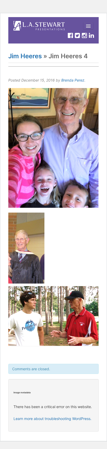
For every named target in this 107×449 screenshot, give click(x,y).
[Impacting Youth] (39, 26)
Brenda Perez (72, 80)
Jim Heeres (25, 56)
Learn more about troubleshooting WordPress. (52, 418)
